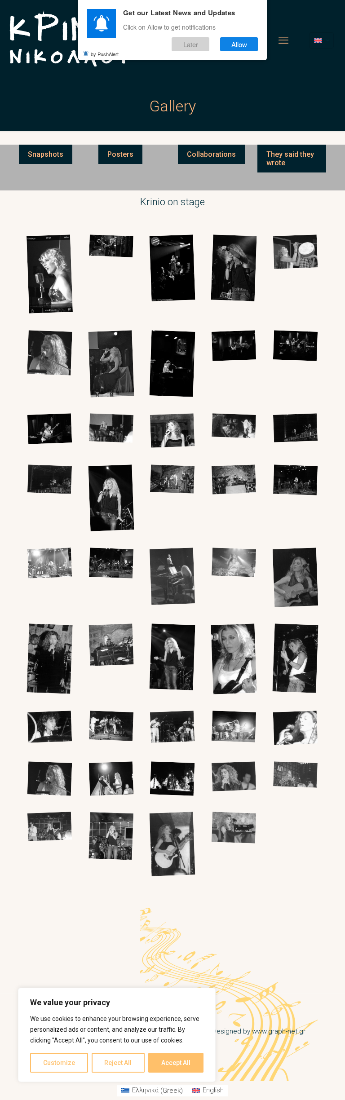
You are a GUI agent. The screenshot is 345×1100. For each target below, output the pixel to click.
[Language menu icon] (321, 40)
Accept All (175, 1062)
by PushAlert (105, 53)
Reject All (118, 1062)
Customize (59, 1062)
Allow (239, 44)
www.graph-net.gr (278, 1031)
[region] (117, 1035)
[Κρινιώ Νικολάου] (69, 40)
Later (190, 44)
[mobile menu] (283, 40)
